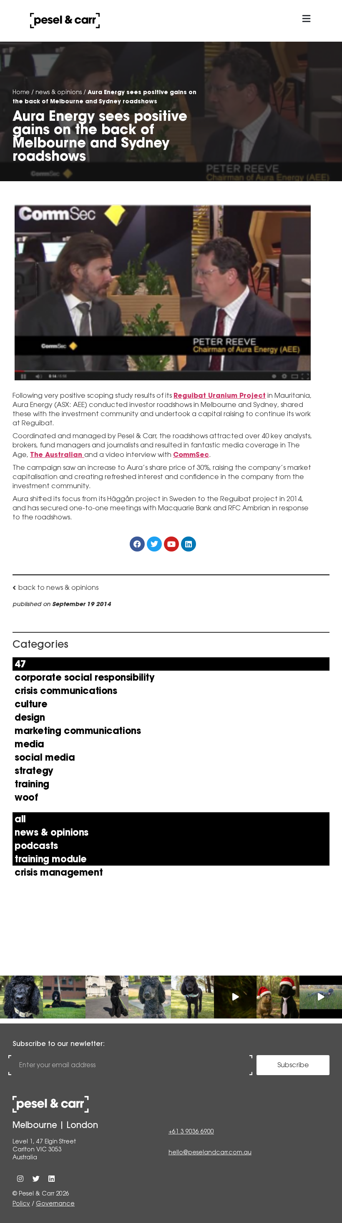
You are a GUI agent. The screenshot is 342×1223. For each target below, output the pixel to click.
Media (29, 744)
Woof (26, 797)
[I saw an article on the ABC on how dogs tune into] (192, 997)
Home (21, 92)
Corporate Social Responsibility (85, 677)
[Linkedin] (51, 1178)
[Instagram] (20, 1178)
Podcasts (36, 845)
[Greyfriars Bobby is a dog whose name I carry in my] (107, 997)
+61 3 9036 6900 (191, 1131)
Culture (31, 704)
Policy (21, 1203)
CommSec (191, 454)
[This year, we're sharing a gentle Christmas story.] (277, 997)
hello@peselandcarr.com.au (209, 1152)
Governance (55, 1203)
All (20, 819)
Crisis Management (59, 872)
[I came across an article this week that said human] (149, 997)
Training (32, 784)
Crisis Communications (66, 690)
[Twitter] (35, 1178)
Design (30, 717)
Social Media (45, 757)
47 (20, 664)
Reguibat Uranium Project (220, 395)
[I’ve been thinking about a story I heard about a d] (64, 997)
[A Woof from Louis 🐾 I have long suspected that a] (21, 997)
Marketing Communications (78, 730)
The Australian (57, 454)
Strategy (34, 770)
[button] (306, 19)
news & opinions (58, 92)
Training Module (51, 859)
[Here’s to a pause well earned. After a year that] (235, 997)
